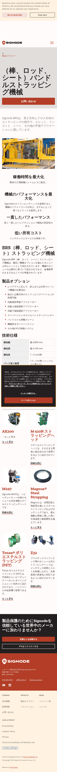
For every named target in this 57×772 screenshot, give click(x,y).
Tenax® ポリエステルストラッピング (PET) (14, 558)
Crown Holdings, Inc (30, 757)
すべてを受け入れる (28, 400)
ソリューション (27, 706)
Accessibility (7, 726)
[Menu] (52, 42)
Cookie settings (10, 748)
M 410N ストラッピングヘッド (43, 435)
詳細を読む (36, 463)
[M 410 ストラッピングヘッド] (43, 418)
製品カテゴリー (9, 55)
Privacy (5, 737)
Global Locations (35, 680)
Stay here (38, 14)
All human (14, 767)
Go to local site (14, 15)
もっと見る (7, 441)
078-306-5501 (7, 680)
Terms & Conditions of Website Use (18, 742)
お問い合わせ (38, 101)
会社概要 (6, 701)
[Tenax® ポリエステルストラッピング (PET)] (14, 540)
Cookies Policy (8, 731)
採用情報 (6, 706)
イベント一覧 (45, 701)
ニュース (43, 706)
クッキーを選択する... (29, 393)
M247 (7, 488)
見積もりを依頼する (28, 639)
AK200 (8, 431)
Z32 (34, 552)
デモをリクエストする (28, 646)
